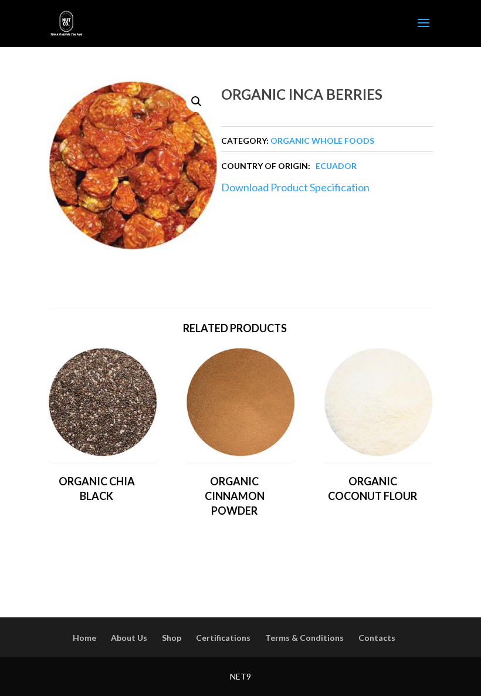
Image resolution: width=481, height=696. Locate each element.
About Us (129, 638)
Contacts (376, 638)
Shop (171, 638)
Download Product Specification (295, 187)
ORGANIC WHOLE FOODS (322, 141)
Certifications (223, 638)
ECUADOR (336, 166)
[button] (196, 101)
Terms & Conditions (304, 638)
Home (84, 638)
